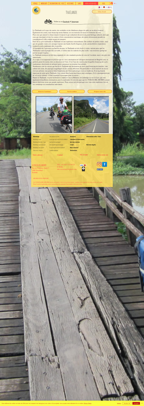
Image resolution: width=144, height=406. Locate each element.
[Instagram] (99, 164)
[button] (54, 114)
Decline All (127, 403)
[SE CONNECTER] (111, 3)
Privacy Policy (88, 403)
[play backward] (34, 114)
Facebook (66, 21)
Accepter (136, 403)
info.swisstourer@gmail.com (67, 169)
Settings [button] (119, 403)
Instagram (75, 21)
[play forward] (110, 114)
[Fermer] (142, 403)
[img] (81, 165)
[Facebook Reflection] (104, 164)
